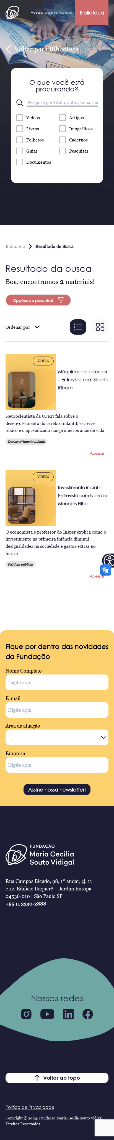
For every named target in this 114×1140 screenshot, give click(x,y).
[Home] (12, 12)
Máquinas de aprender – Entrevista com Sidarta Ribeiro (83, 379)
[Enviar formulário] (19, 102)
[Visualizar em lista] (78, 327)
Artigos (76, 117)
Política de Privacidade (30, 1107)
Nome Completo (24, 671)
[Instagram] (26, 1014)
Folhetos (35, 140)
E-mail (13, 698)
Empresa (15, 753)
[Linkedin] (68, 1014)
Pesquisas (79, 151)
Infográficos (81, 128)
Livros (32, 128)
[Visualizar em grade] (100, 327)
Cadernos (78, 140)
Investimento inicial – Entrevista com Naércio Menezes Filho (82, 495)
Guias (32, 151)
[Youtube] (47, 1014)
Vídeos (33, 117)
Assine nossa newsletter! (57, 789)
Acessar (97, 453)
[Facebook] (87, 1014)
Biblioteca (92, 12)
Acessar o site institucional (51, 12)
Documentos (38, 162)
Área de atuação (23, 726)
